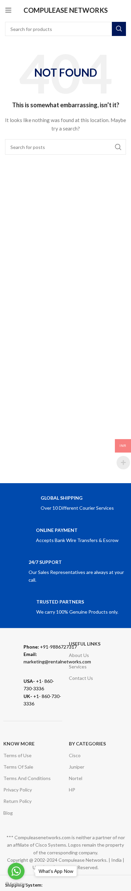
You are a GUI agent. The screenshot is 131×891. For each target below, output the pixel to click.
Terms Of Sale (18, 767)
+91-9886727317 (50, 647)
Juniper (76, 767)
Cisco (75, 755)
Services (78, 666)
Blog (8, 813)
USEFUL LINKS (84, 644)
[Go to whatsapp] (16, 871)
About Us (79, 655)
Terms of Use (17, 755)
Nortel (75, 778)
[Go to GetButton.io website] (16, 884)
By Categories (87, 743)
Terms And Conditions (27, 778)
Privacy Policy (17, 789)
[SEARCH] (119, 29)
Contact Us (81, 678)
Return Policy (17, 801)
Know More (19, 743)
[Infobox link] (65, 503)
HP (72, 789)
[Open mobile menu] (8, 10)
